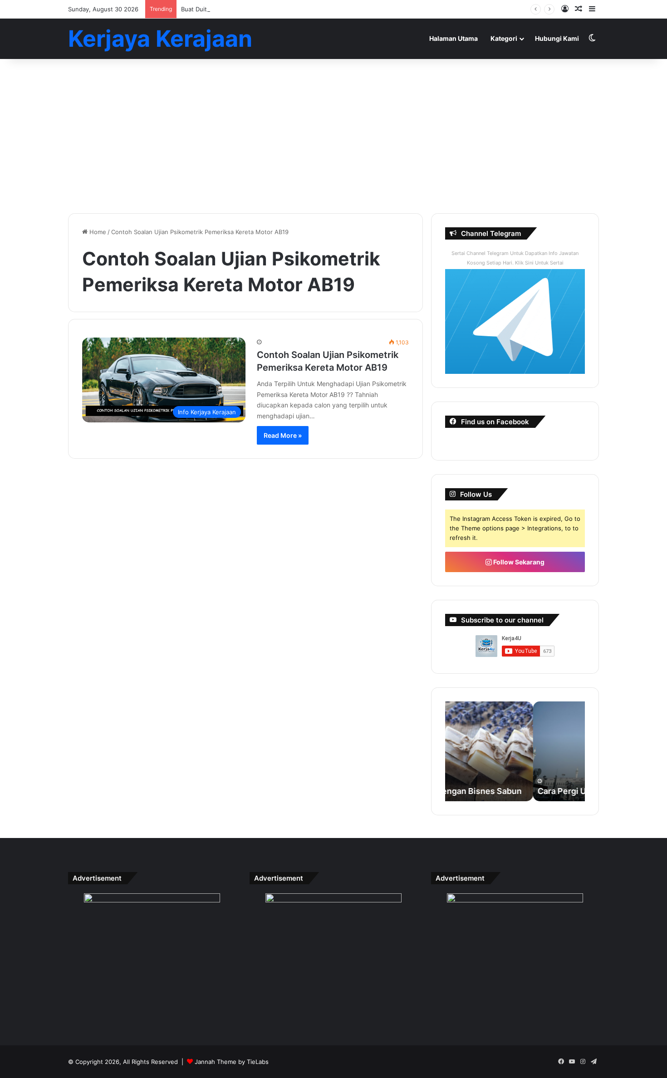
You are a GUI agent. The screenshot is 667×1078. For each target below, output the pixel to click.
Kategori (503, 38)
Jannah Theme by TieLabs (232, 1061)
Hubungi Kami (557, 38)
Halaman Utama (453, 38)
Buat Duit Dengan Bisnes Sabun (225, 9)
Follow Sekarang (518, 562)
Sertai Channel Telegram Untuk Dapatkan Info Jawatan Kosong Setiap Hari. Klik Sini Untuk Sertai (515, 258)
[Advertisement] (333, 136)
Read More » (283, 435)
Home (97, 231)
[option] (515, 751)
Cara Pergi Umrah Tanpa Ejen (506, 791)
